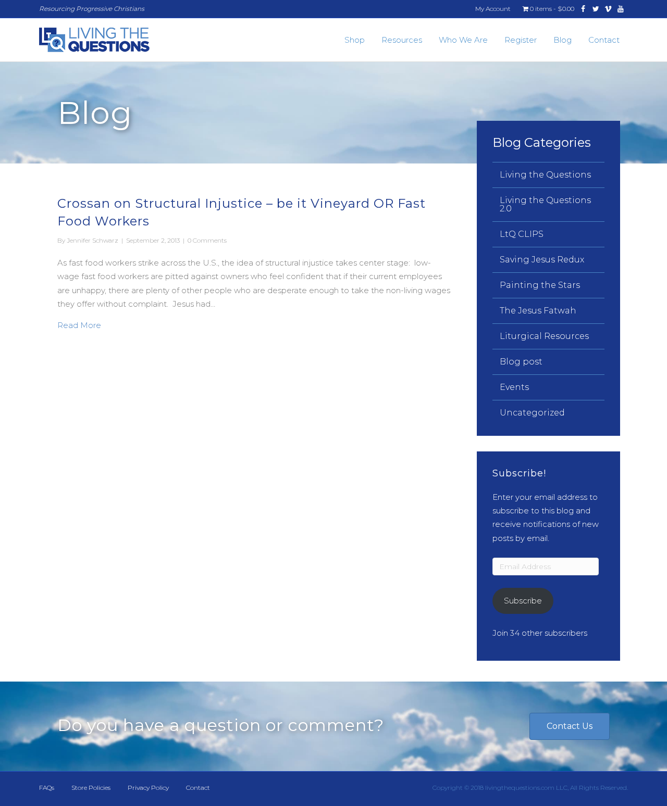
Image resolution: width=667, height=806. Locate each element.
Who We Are (463, 40)
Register (520, 40)
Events (514, 387)
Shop (354, 40)
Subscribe (523, 601)
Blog (562, 40)
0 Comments (207, 240)
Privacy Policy (148, 787)
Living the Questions (545, 175)
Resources (401, 40)
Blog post (521, 362)
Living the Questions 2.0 (545, 204)
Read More (79, 325)
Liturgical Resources (544, 336)
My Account (493, 8)
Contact (604, 40)
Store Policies (90, 787)
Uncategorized (532, 413)
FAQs (46, 787)
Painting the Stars (540, 285)
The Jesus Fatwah (538, 311)
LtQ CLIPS (522, 234)
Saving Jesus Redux (542, 260)
